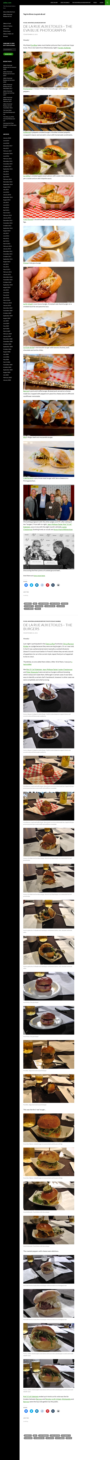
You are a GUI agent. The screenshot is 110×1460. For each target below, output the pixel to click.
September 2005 (8, 370)
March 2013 (6, 213)
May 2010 (6, 295)
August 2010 (6, 287)
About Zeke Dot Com (9, 12)
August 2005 (6, 372)
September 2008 (8, 346)
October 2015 (7, 166)
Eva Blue (34, 45)
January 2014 (7, 194)
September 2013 (8, 197)
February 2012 (7, 246)
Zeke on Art (54, 2)
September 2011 (8, 259)
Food (25, 22)
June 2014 (6, 192)
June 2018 (6, 143)
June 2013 (6, 205)
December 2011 (7, 251)
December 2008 (7, 339)
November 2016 (7, 153)
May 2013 (6, 207)
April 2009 (6, 328)
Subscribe (8, 54)
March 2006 (6, 362)
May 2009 (6, 326)
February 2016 (7, 158)
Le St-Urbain (28, 304)
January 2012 (7, 249)
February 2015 (7, 179)
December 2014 (7, 182)
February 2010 (7, 303)
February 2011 (7, 272)
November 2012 (7, 223)
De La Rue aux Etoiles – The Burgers (47, 627)
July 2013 (6, 202)
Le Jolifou (26, 176)
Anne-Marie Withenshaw (63, 529)
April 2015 (6, 176)
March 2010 (6, 300)
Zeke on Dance (65, 2)
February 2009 (7, 334)
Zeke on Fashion (7, 26)
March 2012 (6, 243)
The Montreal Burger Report (81, 2)
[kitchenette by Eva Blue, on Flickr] (48, 69)
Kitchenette (27, 89)
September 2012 (8, 228)
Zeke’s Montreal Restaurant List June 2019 (9, 73)
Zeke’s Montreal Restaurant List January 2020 (9, 67)
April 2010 (6, 297)
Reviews (5, 36)
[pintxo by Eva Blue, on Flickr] (48, 243)
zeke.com (7, 2)
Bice (24, 437)
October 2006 (7, 349)
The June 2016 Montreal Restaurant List (9, 112)
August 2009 (6, 318)
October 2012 (7, 225)
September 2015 (8, 169)
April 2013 (6, 210)
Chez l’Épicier (28, 219)
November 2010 (7, 279)
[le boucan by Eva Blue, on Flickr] (48, 113)
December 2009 (7, 308)
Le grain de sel (50, 606)
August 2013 (6, 200)
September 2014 (8, 184)
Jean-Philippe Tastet (55, 524)
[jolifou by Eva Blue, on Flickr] (48, 156)
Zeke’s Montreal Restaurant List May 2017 (8, 93)
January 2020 (7, 138)
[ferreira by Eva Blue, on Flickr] (48, 459)
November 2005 (7, 364)
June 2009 (6, 323)
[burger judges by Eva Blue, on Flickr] (48, 502)
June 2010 (6, 292)
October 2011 (7, 256)
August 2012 (6, 231)
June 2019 (6, 140)
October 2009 (7, 313)
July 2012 (6, 233)
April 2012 (6, 241)
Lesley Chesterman (65, 669)
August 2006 (6, 352)
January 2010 (7, 305)
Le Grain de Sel (28, 347)
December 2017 (7, 146)
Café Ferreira (28, 478)
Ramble (58, 621)
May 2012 (6, 238)
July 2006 (6, 354)
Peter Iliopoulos (32, 672)
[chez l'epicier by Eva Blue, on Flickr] (48, 200)
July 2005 (6, 375)
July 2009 (6, 321)
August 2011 (6, 261)
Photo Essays (7, 31)
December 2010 (7, 277)
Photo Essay (50, 621)
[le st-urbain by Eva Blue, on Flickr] (48, 284)
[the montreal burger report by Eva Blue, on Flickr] (48, 551)
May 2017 (6, 148)
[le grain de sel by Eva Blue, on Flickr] (48, 328)
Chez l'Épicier (55, 603)
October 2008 (7, 344)
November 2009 (7, 310)
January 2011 (7, 274)
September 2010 (8, 285)
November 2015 (7, 164)
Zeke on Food (7, 23)
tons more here (39, 576)
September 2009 (8, 316)
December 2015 (7, 161)
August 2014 (6, 187)
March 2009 (6, 331)
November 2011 (7, 254)
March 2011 (6, 269)
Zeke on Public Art (8, 34)
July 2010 (6, 290)
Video (95, 2)
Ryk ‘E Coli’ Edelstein (34, 669)
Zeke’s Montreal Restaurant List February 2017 (7, 99)
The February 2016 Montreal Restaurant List (9, 118)
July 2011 (6, 264)
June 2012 (6, 236)
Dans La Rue (50, 644)
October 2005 (7, 367)
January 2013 (7, 218)
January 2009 (7, 336)
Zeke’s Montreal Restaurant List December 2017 (7, 86)
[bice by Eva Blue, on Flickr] (48, 418)
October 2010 (7, 282)
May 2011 (6, 267)
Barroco (26, 391)
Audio (101, 2)
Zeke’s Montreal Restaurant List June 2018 (9, 80)
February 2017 (7, 151)
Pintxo (25, 263)
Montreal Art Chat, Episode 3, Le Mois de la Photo (9, 125)
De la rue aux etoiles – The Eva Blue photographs (47, 28)
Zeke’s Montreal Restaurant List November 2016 (7, 106)
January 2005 (7, 380)
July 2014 (6, 189)
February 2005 (7, 377)
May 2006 (6, 359)
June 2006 (6, 357)
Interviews (6, 28)
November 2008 (7, 341)
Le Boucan (27, 132)
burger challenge (64, 48)
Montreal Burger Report (37, 22)
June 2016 (6, 156)
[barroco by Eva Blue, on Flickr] (48, 372)
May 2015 (6, 174)
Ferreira (48, 1399)
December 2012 (7, 220)
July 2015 (6, 171)
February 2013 (7, 215)
